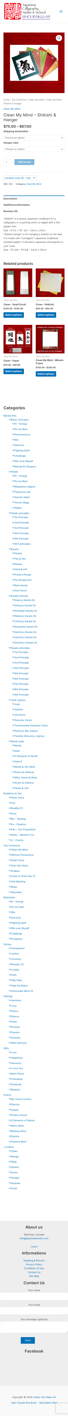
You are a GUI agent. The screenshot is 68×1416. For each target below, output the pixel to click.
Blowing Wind (18, 1131)
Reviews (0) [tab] (10, 211)
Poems (7, 1095)
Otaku (14, 1151)
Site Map (34, 1276)
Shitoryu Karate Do (25, 605)
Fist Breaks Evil (22, 580)
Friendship (16, 1079)
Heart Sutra (17, 797)
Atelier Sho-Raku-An (44, 1397)
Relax (14, 886)
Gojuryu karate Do (24, 600)
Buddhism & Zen (12, 793)
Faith (14, 975)
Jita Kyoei (19, 714)
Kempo (18, 564)
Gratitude (16, 1084)
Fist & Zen (20, 558)
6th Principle (21, 678)
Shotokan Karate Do (25, 610)
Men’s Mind (17, 1125)
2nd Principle (21, 522)
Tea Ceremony (11, 845)
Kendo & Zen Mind (24, 766)
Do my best (17, 907)
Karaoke (15, 1183)
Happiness (17, 1057)
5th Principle (21, 538)
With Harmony (19, 1043)
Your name (34, 1290)
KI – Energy (20, 423)
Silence (15, 1016)
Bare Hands (21, 585)
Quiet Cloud (17, 860)
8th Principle (21, 689)
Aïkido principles (20, 513)
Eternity (15, 1104)
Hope (14, 1021)
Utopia (14, 1109)
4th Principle (21, 533)
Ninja (14, 1161)
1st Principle (21, 517)
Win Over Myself (23, 461)
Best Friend (17, 1073)
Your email (34, 1304)
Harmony (16, 1000)
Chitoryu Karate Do (25, 621)
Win (16, 439)
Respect (15, 1089)
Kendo (17, 745)
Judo (17, 704)
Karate (14, 549)
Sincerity (16, 917)
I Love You (17, 1068)
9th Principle (21, 694)
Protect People (22, 574)
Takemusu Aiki (22, 492)
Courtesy (16, 959)
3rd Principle (21, 528)
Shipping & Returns (34, 1260)
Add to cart (24, 162)
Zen (13, 803)
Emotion (15, 1027)
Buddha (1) (17, 808)
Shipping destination (15, 131)
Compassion (18, 948)
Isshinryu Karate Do (25, 632)
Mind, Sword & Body (25, 777)
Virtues (7, 944)
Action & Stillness (24, 782)
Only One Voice (19, 865)
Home (6, 99)
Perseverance (22, 434)
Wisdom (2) (17, 964)
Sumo (14, 1172)
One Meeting (18, 881)
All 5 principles (22, 543)
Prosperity (16, 939)
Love (14, 1005)
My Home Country (21, 1099)
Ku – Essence (18, 824)
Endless (15, 871)
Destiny (15, 1136)
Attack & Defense (24, 772)
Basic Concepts (20, 419)
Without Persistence (22, 854)
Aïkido (14, 471)
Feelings (8, 996)
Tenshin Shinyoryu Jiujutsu (29, 736)
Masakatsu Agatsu (24, 486)
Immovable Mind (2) (22, 991)
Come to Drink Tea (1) (23, 876)
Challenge (20, 455)
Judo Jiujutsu (18, 700)
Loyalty (15, 969)
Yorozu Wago (21, 502)
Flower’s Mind (18, 1141)
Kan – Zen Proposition (23, 829)
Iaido (17, 751)
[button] (59, 38)
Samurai (19, 445)
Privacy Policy (34, 1264)
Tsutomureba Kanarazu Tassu (31, 725)
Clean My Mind (19, 849)
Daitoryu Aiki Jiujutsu (26, 730)
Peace (14, 1011)
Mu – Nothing (18, 818)
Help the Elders (19, 985)
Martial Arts (9, 415)
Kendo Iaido (17, 741)
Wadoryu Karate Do (25, 616)
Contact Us (34, 1272)
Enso (13, 813)
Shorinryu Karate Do (25, 642)
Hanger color (11, 142)
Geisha (15, 1167)
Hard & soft (20, 569)
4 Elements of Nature (23, 1120)
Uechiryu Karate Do (25, 637)
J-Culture (8, 1147)
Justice (15, 953)
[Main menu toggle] (61, 11)
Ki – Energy (17, 901)
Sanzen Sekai (22, 497)
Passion (15, 1032)
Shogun (15, 1177)
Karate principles (20, 648)
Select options (13, 314)
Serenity (15, 1037)
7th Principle (21, 684)
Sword (18, 761)
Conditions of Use (34, 1268)
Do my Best (21, 429)
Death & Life (21, 788)
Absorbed (16, 892)
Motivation (9, 897)
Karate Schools (19, 596)
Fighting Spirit (22, 450)
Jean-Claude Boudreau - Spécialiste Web (34, 1402)
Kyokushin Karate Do (26, 626)
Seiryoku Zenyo (23, 720)
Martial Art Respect (25, 466)
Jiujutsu (18, 709)
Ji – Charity (17, 840)
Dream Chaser (19, 1115)
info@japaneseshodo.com (34, 1238)
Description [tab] (10, 198)
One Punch (20, 590)
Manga (15, 1156)
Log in (34, 1246)
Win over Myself (20, 928)
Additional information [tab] (16, 204)
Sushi (14, 1188)
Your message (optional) (34, 1319)
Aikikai (17, 507)
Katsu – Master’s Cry (22, 834)
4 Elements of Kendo (26, 756)
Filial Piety (16, 980)
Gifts (6, 1048)
